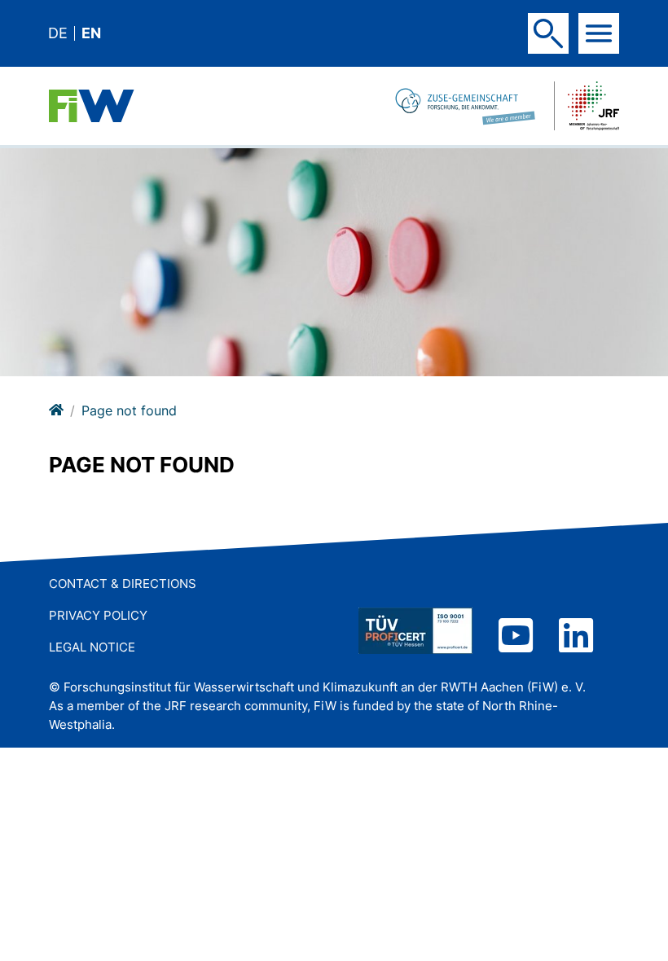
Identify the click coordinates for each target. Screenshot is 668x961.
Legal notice (92, 647)
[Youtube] (516, 637)
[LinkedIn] (576, 637)
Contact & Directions (122, 583)
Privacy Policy (98, 615)
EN (91, 33)
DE (58, 33)
